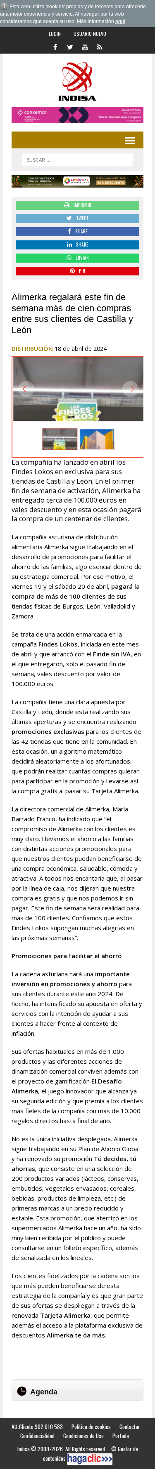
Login (55, 33)
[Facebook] (55, 46)
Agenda (43, 1392)
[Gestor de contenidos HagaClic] (89, 1459)
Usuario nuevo (90, 33)
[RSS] (100, 46)
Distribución (32, 349)
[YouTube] (85, 46)
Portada (120, 1435)
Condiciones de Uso (83, 1435)
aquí (120, 21)
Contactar (129, 1426)
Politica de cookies (91, 1426)
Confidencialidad (37, 1435)
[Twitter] (70, 46)
